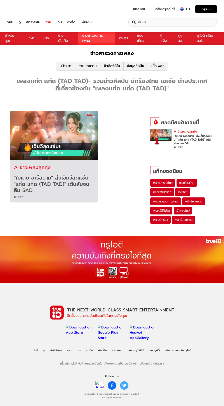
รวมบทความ (88, 66)
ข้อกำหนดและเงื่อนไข (90, 363)
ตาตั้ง (71, 22)
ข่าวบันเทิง (63, 38)
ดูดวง (180, 38)
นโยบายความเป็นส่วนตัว (118, 363)
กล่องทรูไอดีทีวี (135, 350)
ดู (20, 22)
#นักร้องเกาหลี (183, 219)
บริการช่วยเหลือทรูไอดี (178, 350)
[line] (99, 385)
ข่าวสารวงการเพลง (92, 38)
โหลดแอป (139, 9)
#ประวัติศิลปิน (161, 210)
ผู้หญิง (163, 38)
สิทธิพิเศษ (33, 22)
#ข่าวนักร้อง (160, 219)
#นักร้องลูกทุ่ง (193, 201)
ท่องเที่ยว (140, 38)
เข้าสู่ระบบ (206, 9)
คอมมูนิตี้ (154, 350)
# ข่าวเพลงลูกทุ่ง (32, 167)
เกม (59, 22)
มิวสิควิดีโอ (112, 66)
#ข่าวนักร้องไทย (163, 182)
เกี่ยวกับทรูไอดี (68, 363)
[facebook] (112, 385)
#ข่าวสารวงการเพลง (165, 201)
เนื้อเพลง (157, 66)
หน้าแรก (65, 66)
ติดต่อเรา (158, 363)
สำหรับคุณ (9, 38)
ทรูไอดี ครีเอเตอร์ (204, 38)
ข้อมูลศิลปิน (135, 66)
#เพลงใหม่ (182, 210)
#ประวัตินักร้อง (162, 192)
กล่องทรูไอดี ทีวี (165, 9)
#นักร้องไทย (186, 182)
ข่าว (46, 38)
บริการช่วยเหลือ (142, 363)
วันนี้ (10, 22)
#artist (183, 192)
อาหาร (123, 38)
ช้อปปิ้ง (102, 350)
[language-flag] (182, 9)
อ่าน (48, 22)
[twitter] (124, 385)
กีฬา (31, 38)
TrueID (20, 9)
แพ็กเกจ (116, 350)
